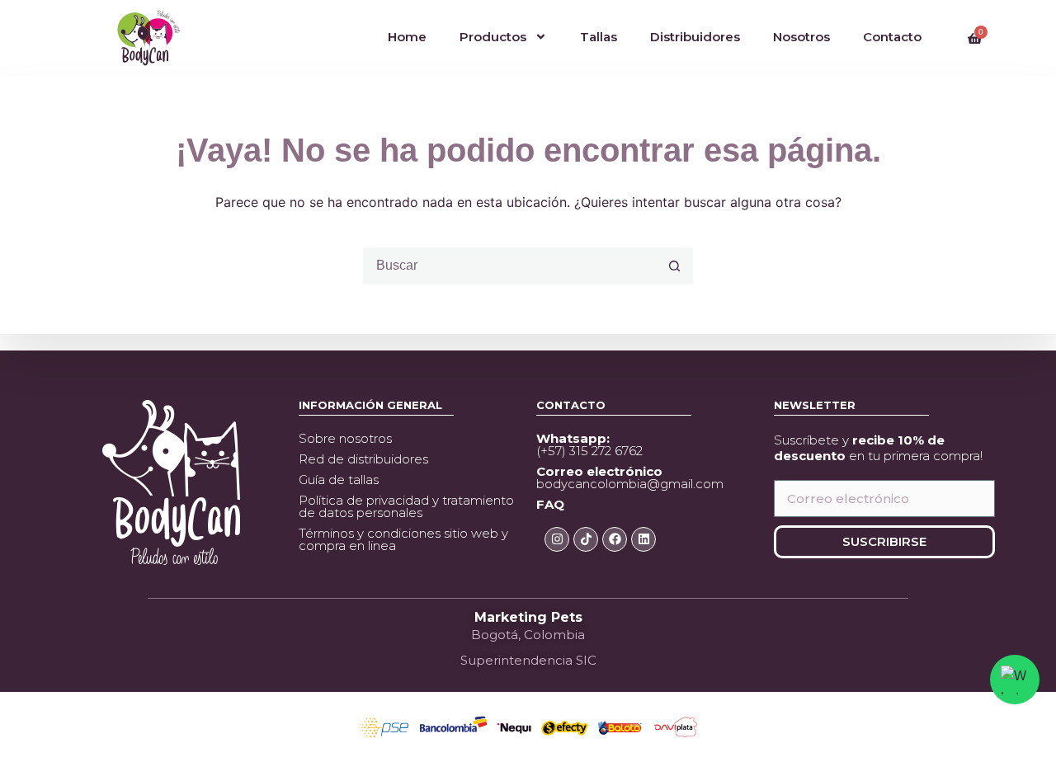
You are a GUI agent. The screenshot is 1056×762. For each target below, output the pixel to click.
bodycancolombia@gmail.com (630, 477)
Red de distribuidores (363, 459)
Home (407, 37)
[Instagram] (556, 539)
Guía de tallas (339, 479)
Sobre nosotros (345, 438)
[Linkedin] (643, 539)
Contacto (892, 37)
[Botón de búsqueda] (674, 266)
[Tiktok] (585, 539)
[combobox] (510, 266)
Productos (493, 37)
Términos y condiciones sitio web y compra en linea (403, 539)
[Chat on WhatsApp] (1015, 679)
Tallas (598, 37)
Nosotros (801, 37)
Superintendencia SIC (528, 660)
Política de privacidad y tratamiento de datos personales (406, 506)
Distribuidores (695, 37)
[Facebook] (614, 539)
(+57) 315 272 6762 (589, 444)
